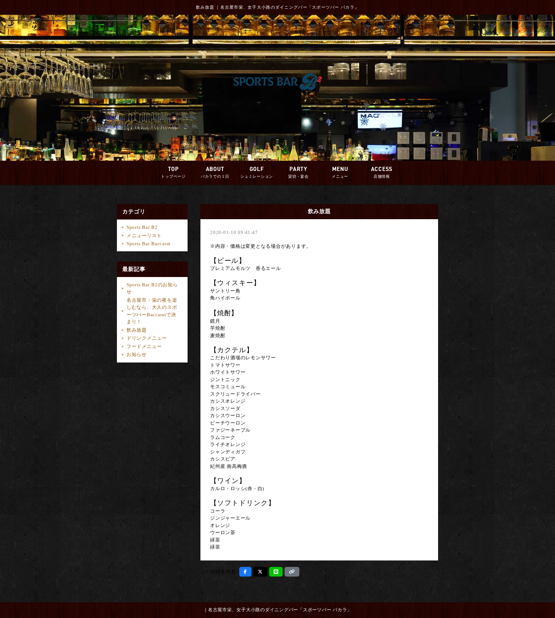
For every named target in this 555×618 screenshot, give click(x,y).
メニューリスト (144, 235)
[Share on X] (260, 572)
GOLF (256, 172)
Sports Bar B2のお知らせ (152, 288)
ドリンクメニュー (147, 338)
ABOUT (215, 172)
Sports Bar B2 (142, 227)
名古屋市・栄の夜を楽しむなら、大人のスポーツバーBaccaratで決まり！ (152, 311)
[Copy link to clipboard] (292, 572)
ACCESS (382, 172)
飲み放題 (137, 330)
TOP (173, 172)
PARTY (298, 172)
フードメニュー (144, 346)
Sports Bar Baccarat (149, 243)
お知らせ (137, 354)
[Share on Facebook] (245, 572)
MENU (340, 172)
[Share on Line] (276, 572)
